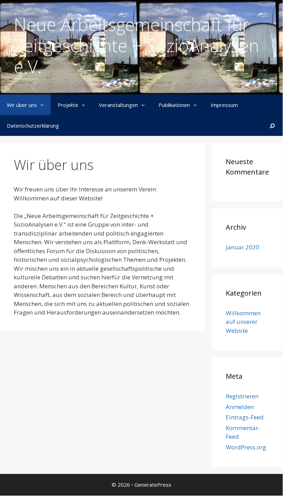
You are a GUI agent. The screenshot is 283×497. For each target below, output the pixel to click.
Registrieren (242, 396)
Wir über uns (22, 104)
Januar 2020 (242, 247)
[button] (44, 105)
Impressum (224, 104)
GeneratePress (152, 484)
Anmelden (240, 407)
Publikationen (174, 104)
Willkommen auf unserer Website (243, 322)
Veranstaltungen (118, 104)
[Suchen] (272, 125)
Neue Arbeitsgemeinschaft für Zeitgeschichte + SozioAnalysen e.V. (136, 45)
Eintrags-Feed (245, 417)
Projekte (68, 104)
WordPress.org (246, 447)
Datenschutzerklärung (33, 125)
